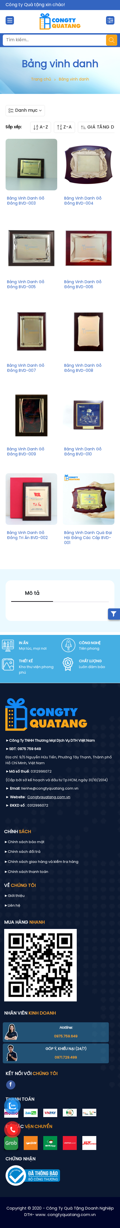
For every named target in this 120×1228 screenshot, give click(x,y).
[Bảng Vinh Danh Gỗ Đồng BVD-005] (31, 248)
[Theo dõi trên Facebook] (10, 1085)
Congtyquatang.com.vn (48, 797)
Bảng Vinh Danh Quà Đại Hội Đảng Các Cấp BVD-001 (88, 538)
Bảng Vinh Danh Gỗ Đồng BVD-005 (25, 284)
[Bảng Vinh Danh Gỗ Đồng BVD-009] (31, 415)
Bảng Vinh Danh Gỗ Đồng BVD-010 (83, 452)
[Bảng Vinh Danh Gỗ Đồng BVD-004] (88, 164)
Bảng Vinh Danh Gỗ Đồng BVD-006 (83, 284)
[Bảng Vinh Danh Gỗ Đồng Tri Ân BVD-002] (31, 499)
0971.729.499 (66, 1057)
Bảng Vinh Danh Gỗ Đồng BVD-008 (83, 368)
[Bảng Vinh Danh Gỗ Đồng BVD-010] (88, 415)
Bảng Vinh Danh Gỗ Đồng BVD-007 (25, 368)
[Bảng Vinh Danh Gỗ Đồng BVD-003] (31, 164)
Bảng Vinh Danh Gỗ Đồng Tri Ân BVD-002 (27, 535)
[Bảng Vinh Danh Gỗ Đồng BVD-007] (31, 332)
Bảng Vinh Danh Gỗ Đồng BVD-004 (83, 201)
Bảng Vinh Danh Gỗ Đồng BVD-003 (25, 201)
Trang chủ (41, 79)
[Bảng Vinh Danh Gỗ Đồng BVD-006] (88, 248)
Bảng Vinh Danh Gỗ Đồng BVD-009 (25, 452)
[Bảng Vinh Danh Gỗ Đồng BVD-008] (88, 332)
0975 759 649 (29, 749)
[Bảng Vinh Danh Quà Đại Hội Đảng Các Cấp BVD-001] (88, 499)
